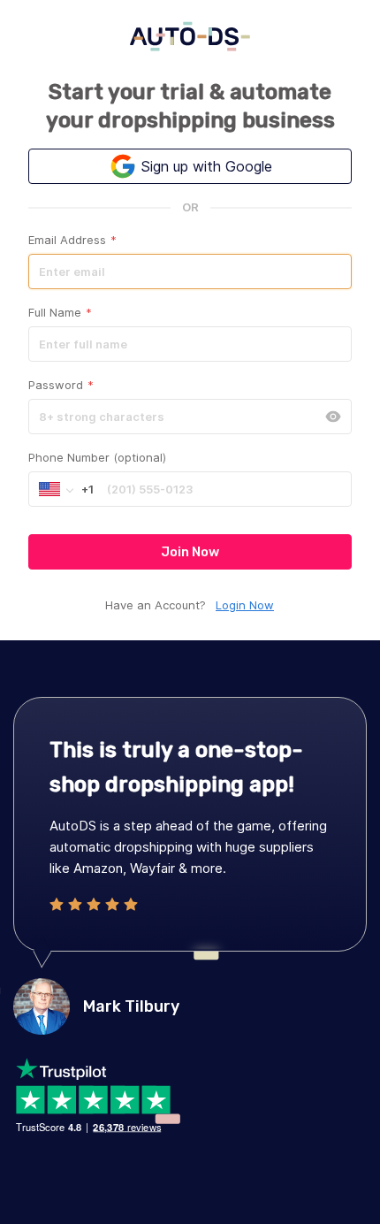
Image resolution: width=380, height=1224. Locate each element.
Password (61, 385)
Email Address (72, 240)
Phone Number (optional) (97, 457)
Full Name (60, 312)
